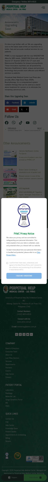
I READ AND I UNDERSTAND (24, 276)
